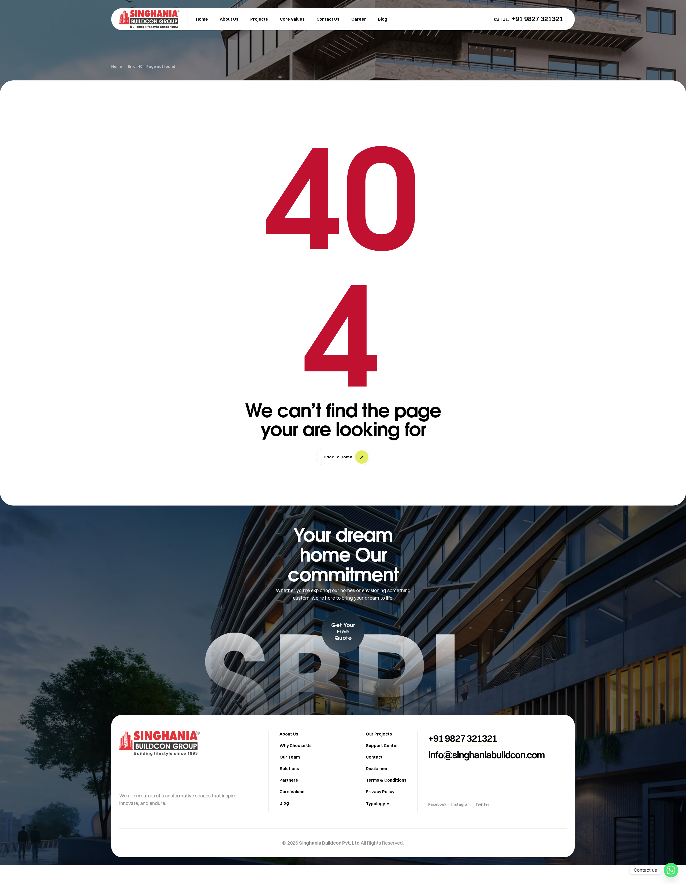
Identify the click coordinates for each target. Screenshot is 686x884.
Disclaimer (377, 768)
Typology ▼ (378, 803)
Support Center (382, 745)
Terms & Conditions (386, 780)
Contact (374, 757)
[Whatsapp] (671, 870)
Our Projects (379, 734)
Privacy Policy (380, 791)
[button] (537, 19)
